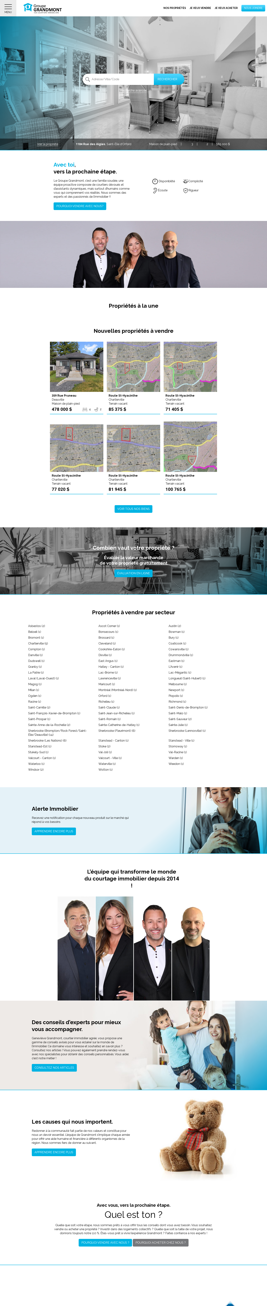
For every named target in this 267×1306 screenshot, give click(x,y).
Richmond (177, 701)
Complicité (195, 181)
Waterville (107, 764)
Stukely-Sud (38, 752)
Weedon (176, 764)
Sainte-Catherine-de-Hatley (118, 725)
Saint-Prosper (39, 719)
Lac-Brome (108, 672)
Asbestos (36, 626)
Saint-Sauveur (180, 719)
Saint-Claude (109, 707)
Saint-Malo (178, 713)
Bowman (177, 632)
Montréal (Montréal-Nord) (117, 690)
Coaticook (177, 643)
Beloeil (34, 632)
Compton (36, 649)
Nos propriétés (174, 8)
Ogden (34, 696)
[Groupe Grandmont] (43, 8)
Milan (33, 690)
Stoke (104, 746)
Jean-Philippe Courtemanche (152, 979)
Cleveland (107, 643)
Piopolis (176, 696)
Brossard (106, 637)
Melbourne (178, 684)
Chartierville (38, 643)
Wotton (105, 769)
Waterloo (36, 764)
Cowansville (179, 649)
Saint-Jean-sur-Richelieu (116, 713)
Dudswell (36, 661)
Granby (35, 666)
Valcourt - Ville (110, 758)
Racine (34, 701)
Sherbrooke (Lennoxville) (187, 730)
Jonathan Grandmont (76, 978)
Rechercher (167, 79)
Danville (35, 655)
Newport (176, 690)
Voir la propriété (47, 144)
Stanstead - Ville (181, 740)
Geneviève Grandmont (114, 978)
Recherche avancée (133, 90)
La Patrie (36, 672)
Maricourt (106, 684)
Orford (104, 696)
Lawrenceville (109, 678)
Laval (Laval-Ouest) (43, 678)
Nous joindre (253, 8)
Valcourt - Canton (42, 758)
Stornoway (178, 746)
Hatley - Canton (111, 666)
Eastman (176, 661)
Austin (175, 626)
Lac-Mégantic (180, 672)
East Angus (108, 661)
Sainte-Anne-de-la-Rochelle (49, 725)
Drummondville (181, 655)
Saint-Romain (109, 719)
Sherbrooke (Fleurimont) (116, 730)
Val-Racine (178, 752)
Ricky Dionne (190, 978)
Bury (174, 637)
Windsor (36, 769)
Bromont (36, 637)
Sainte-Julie (178, 725)
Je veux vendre (200, 8)
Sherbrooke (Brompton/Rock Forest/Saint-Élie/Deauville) (57, 732)
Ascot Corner (109, 626)
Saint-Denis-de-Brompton (188, 707)
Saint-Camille (39, 707)
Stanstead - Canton (113, 740)
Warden (176, 758)
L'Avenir (175, 666)
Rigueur (193, 190)
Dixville (105, 655)
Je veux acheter (226, 8)
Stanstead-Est (39, 746)
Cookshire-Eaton (111, 649)
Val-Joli (105, 752)
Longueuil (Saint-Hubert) (187, 678)
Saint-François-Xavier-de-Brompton (54, 713)
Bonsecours (108, 632)
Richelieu (106, 701)
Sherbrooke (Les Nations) (47, 740)
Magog (35, 684)
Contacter (76, 993)
